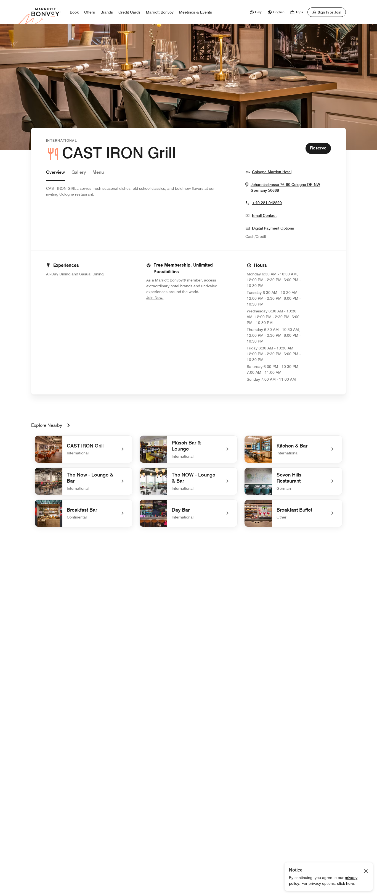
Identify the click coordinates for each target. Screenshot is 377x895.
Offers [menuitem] (89, 12)
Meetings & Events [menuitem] (195, 12)
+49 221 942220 (267, 203)
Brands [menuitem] (106, 12)
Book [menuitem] (74, 12)
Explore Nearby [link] (46, 425)
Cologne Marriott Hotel (271, 171)
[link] (255, 12)
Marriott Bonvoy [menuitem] (160, 12)
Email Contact (264, 215)
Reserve (318, 148)
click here (345, 883)
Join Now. (173, 297)
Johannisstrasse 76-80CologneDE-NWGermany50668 (287, 187)
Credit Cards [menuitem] (129, 12)
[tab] (55, 175)
